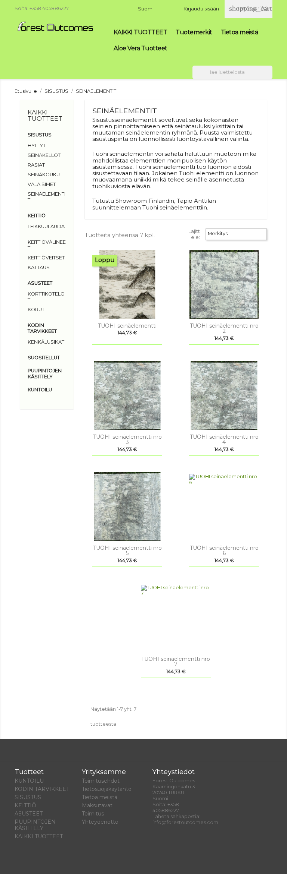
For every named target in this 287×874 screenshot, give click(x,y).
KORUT (36, 309)
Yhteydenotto (100, 821)
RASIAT (36, 165)
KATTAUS (39, 267)
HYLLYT (37, 145)
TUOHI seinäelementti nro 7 (175, 662)
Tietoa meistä (239, 32)
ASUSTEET (40, 283)
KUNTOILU (40, 389)
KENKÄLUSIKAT (46, 342)
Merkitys (235, 234)
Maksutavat (97, 805)
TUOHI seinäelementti (127, 325)
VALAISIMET (42, 184)
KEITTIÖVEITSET (46, 258)
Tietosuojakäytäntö (107, 789)
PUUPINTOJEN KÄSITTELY (45, 373)
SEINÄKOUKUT (45, 174)
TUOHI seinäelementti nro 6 (224, 550)
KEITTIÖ (37, 215)
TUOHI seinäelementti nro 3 (127, 439)
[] (269, 76)
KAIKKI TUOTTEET (140, 32)
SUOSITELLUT (44, 357)
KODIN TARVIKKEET (42, 328)
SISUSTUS (40, 135)
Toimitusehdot (101, 780)
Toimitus (93, 813)
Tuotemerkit (194, 32)
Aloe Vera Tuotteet (140, 48)
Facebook (22, 859)
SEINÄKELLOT (44, 155)
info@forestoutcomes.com (185, 822)
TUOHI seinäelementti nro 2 (224, 328)
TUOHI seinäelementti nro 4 (224, 439)
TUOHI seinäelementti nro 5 (127, 550)
